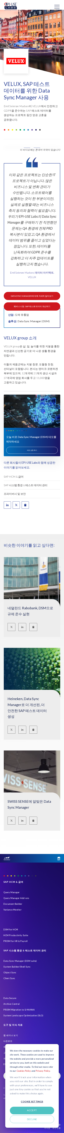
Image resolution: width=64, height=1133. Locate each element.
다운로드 (7, 1041)
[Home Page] (11, 7)
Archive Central (11, 1004)
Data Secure (9, 998)
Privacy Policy (43, 1070)
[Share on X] (16, 505)
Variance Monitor (12, 909)
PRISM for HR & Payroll (15, 941)
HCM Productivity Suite (15, 935)
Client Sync (9, 978)
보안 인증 (56, 1128)
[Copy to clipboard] (33, 627)
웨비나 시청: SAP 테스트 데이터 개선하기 (32, 306)
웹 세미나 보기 (10, 1035)
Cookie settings (32, 1101)
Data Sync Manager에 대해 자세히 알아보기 (32, 296)
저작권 (47, 1128)
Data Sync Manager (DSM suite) (20, 961)
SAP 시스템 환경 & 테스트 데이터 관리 (25, 485)
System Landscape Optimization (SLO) (23, 1015)
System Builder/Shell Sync (17, 966)
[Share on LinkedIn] (7, 505)
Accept (32, 1110)
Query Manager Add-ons (16, 898)
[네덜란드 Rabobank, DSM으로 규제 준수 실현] (32, 592)
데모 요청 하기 (32, 450)
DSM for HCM (10, 929)
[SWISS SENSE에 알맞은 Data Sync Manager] (32, 785)
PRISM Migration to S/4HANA (19, 1009)
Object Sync (9, 972)
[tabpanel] (32, 227)
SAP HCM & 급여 (13, 476)
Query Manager (11, 892)
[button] (32, 147)
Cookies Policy (24, 1070)
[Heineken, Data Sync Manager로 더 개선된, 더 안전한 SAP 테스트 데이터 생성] (32, 682)
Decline (32, 1119)
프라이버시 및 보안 (15, 493)
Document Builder (12, 904)
